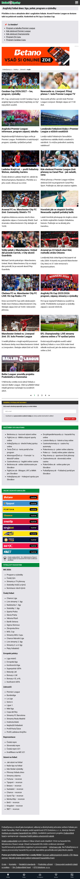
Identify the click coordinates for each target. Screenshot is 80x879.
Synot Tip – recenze (15, 796)
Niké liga (10, 709)
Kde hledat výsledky (15, 769)
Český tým (11, 578)
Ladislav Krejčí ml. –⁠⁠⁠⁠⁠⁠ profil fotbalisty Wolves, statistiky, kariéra (20, 170)
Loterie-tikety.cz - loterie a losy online (58, 440)
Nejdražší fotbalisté (15, 725)
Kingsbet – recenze (15, 806)
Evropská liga (12, 662)
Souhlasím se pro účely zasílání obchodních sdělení (29, 416)
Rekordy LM (12, 672)
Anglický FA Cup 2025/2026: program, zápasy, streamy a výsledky (59, 294)
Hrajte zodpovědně (9, 841)
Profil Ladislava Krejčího (16, 732)
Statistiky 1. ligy (13, 608)
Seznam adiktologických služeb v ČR (57, 855)
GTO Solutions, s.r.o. (41, 867)
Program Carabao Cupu (16, 40)
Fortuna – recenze (14, 779)
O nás (4, 864)
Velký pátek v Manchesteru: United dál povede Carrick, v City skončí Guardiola (19, 253)
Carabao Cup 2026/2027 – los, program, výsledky (17, 92)
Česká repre (12, 742)
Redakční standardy (27, 864)
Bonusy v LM (12, 675)
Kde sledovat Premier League (18, 31)
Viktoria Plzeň (12, 618)
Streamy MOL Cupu (15, 635)
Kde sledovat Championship (17, 34)
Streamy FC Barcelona (16, 715)
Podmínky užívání (45, 864)
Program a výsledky (15, 575)
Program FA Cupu (13, 37)
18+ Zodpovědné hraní (21, 867)
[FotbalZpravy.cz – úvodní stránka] (11, 2)
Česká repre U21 (13, 749)
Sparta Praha (12, 612)
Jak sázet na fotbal (14, 762)
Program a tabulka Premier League (20, 28)
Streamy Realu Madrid (16, 719)
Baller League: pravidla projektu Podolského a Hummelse (18, 375)
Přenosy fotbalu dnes (15, 772)
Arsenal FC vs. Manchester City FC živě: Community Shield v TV (19, 211)
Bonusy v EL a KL (14, 678)
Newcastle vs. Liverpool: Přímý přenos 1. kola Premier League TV (58, 92)
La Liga (10, 698)
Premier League (13, 692)
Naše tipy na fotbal (14, 766)
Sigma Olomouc (13, 625)
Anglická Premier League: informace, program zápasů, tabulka (20, 130)
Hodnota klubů (13, 722)
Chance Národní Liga (15, 638)
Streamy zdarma (14, 776)
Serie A (10, 702)
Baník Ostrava (12, 622)
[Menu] (76, 2)
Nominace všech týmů (16, 588)
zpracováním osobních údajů (22, 416)
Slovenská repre (13, 745)
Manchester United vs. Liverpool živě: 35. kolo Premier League (18, 335)
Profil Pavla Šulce (14, 729)
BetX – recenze (13, 802)
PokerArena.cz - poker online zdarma (58, 449)
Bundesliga (11, 695)
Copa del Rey (12, 712)
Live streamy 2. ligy (15, 642)
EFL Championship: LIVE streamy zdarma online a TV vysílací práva (58, 335)
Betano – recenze (14, 786)
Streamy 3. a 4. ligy (14, 645)
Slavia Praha (12, 615)
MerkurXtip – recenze (16, 799)
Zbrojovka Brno (13, 628)
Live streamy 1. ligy (15, 601)
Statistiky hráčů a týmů (16, 585)
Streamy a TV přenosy (16, 581)
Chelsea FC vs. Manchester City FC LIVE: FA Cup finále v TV (19, 294)
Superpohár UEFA (14, 668)
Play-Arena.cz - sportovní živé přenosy (58, 455)
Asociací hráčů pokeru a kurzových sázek (37, 836)
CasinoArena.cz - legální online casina (22, 461)
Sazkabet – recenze (15, 789)
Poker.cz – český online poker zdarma (58, 452)
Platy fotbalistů (13, 648)
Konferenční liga (13, 665)
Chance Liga (12, 598)
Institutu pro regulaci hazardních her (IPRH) (19, 833)
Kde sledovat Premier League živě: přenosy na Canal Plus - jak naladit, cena (58, 172)
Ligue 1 (10, 705)
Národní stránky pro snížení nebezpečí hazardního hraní (31, 858)
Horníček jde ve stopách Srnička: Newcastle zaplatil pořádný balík (57, 211)
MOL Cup (10, 632)
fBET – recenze (13, 809)
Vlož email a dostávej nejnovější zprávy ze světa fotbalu (20, 406)
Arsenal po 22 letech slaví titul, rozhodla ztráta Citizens (56, 251)
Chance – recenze (14, 792)
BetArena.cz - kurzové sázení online (21, 434)
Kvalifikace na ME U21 (16, 752)
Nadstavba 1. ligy (14, 605)
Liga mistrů (11, 658)
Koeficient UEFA (13, 682)
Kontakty (12, 864)
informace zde (55, 847)
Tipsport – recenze (14, 782)
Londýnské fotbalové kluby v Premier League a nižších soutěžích (59, 130)
